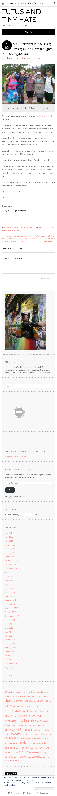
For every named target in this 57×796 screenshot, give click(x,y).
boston (31, 696)
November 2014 (11, 561)
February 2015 (11, 549)
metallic (40, 733)
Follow (10, 490)
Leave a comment (46, 227)
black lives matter (17, 696)
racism (32, 748)
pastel (46, 738)
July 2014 (8, 576)
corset (33, 701)
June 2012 (9, 675)
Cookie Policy (9, 785)
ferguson (20, 721)
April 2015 (9, 541)
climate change (18, 227)
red (6, 752)
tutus (46, 756)
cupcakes (16, 706)
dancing (11, 230)
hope (18, 230)
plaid (39, 743)
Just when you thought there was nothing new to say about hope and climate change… (14, 238)
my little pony (12, 737)
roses (15, 752)
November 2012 (11, 656)
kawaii (40, 730)
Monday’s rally (46, 116)
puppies (18, 748)
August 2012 (10, 667)
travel (29, 757)
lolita (33, 734)
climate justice (23, 700)
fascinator (25, 711)
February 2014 (11, 596)
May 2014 (9, 584)
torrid (23, 756)
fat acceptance (38, 710)
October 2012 (10, 659)
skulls (36, 752)
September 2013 (12, 616)
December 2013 (11, 604)
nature (22, 738)
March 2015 (10, 545)
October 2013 (10, 612)
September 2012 (12, 663)
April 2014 (9, 588)
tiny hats (17, 757)
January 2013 (10, 648)
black (37, 692)
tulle (34, 756)
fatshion (25, 715)
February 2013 (11, 644)
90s (7, 691)
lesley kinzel (25, 734)
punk (12, 747)
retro (9, 752)
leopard (15, 734)
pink (22, 742)
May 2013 (9, 632)
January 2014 (10, 600)
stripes (9, 756)
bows (38, 696)
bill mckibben (30, 692)
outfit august (37, 738)
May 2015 (9, 537)
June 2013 (9, 628)
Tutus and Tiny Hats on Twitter (26, 451)
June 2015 (9, 533)
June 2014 (9, 580)
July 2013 (8, 624)
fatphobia (17, 716)
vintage (15, 760)
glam (46, 725)
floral (28, 720)
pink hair (31, 743)
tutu (39, 756)
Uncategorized (16, 58)
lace (46, 729)
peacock (7, 743)
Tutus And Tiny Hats (21, 16)
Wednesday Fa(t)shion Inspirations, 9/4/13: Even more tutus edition (42, 238)
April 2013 (9, 636)
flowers (8, 725)
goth (19, 729)
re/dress (48, 748)
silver (32, 752)
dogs (24, 706)
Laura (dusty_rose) (33, 58)
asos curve (20, 692)
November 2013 (11, 608)
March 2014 (10, 592)
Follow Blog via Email (19, 469)
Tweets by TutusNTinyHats (16, 457)
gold (14, 730)
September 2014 (12, 568)
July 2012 (8, 671)
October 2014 (10, 565)
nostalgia (28, 738)
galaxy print (32, 725)
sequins (24, 752)
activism (7, 227)
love (23, 230)
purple (25, 747)
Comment (45, 278)
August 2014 (10, 572)
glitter (8, 729)
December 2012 (11, 652)
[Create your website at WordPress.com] (28, 3)
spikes (43, 752)
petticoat (14, 743)
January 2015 (10, 553)
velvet (8, 760)
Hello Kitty (30, 729)
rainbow (40, 747)
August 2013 (10, 620)
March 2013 (10, 640)
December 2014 (11, 557)
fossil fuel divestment (20, 725)
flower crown (40, 721)
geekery (40, 725)
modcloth (48, 734)
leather (8, 734)
